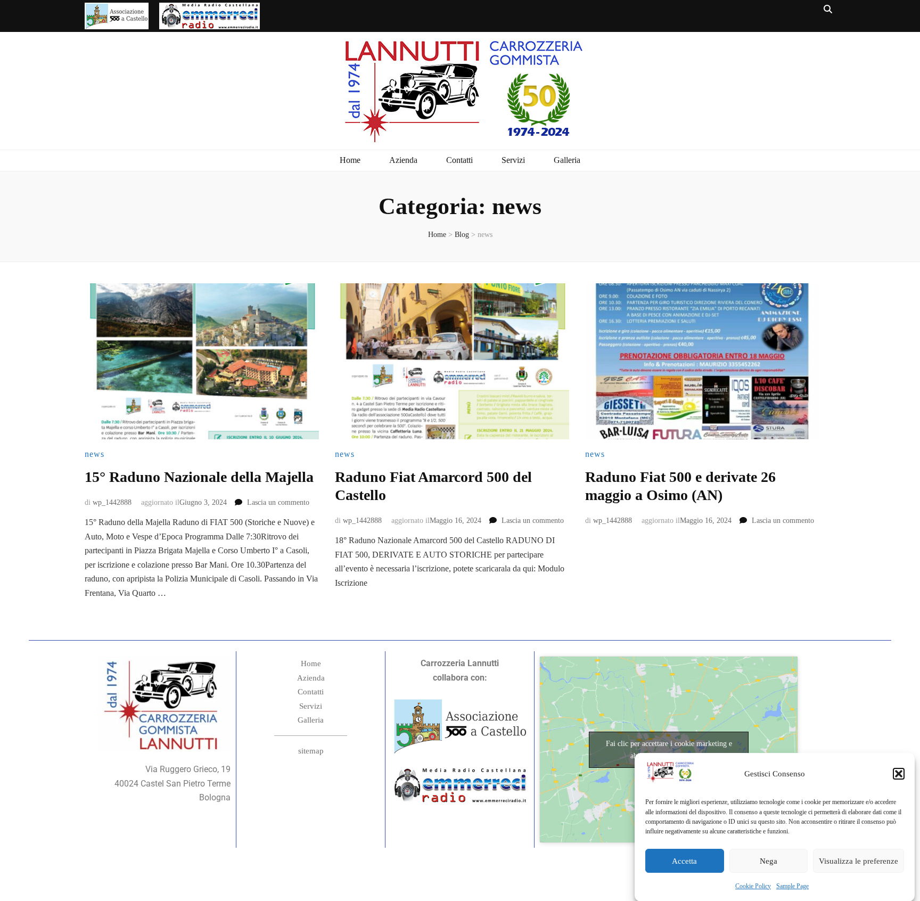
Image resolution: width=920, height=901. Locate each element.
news (94, 453)
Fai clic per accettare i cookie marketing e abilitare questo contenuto (669, 750)
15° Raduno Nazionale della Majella (199, 477)
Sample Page (792, 885)
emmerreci (209, 13)
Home (350, 160)
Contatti (459, 160)
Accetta (684, 861)
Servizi (513, 160)
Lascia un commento (278, 502)
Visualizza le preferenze (858, 861)
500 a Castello (117, 13)
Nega (768, 861)
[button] (898, 773)
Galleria (567, 160)
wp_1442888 (112, 502)
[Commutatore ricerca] (828, 10)
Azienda (403, 160)
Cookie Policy (753, 885)
